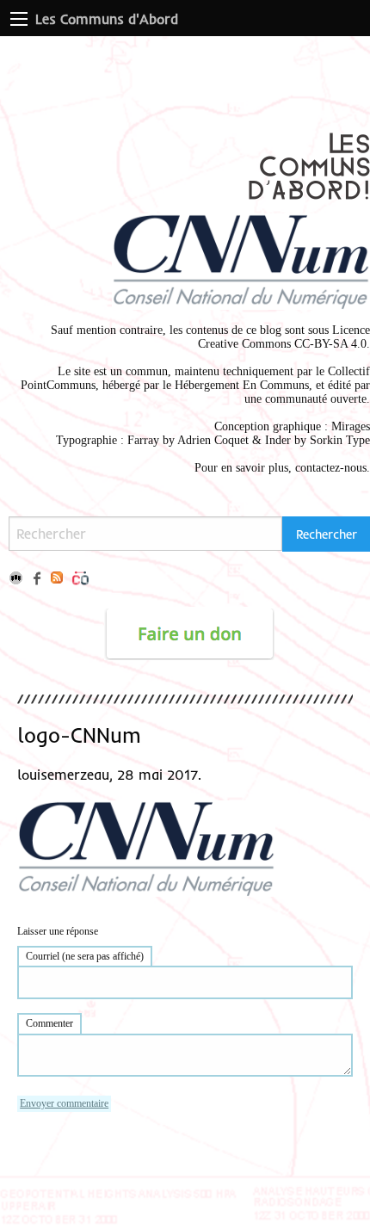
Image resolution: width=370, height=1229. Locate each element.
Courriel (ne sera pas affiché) (85, 956)
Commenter (49, 1023)
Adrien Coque (211, 440)
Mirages (350, 426)
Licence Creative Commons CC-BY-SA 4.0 (284, 337)
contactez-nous (331, 467)
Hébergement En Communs (242, 385)
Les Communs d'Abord (106, 19)
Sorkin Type (340, 440)
